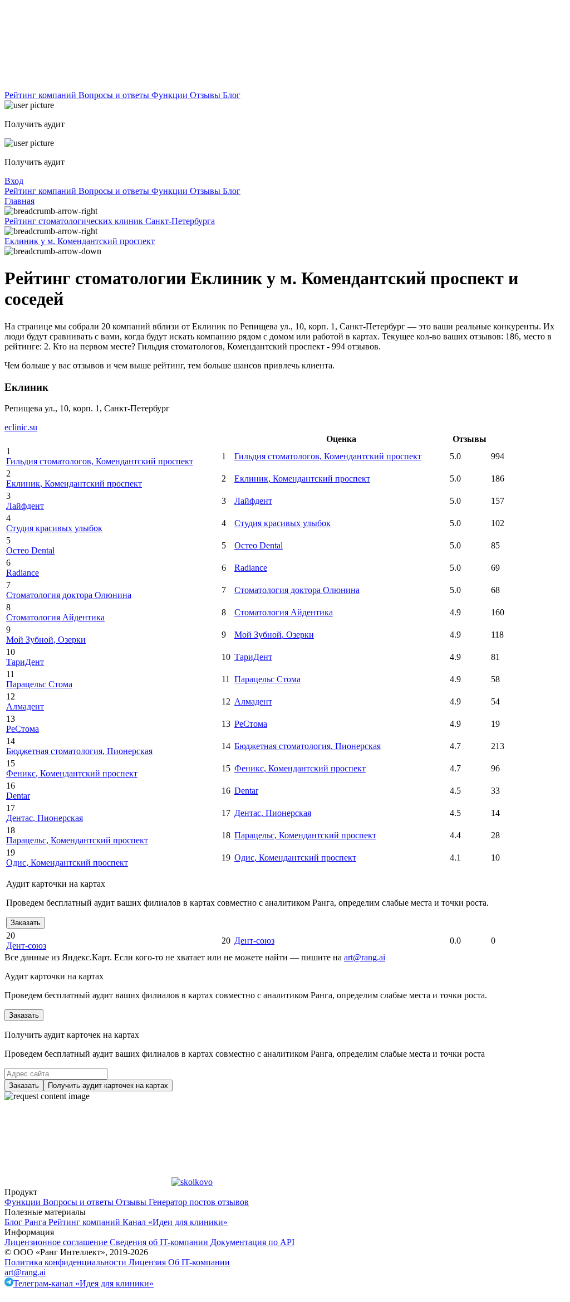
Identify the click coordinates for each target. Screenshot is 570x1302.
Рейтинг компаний (41, 95)
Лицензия (148, 1262)
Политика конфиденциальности (66, 1262)
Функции (170, 95)
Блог (231, 95)
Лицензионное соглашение (57, 1242)
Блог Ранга (26, 1222)
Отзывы (206, 95)
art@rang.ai (25, 1272)
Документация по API (252, 1242)
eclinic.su (20, 427)
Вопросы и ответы (114, 95)
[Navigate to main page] (87, 85)
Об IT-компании (199, 1262)
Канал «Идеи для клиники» (175, 1222)
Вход (13, 181)
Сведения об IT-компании (160, 1242)
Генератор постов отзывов (199, 1202)
